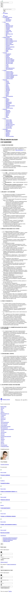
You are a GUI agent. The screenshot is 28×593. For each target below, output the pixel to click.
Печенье (7, 99)
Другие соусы (9, 128)
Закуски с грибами (10, 60)
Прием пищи (3, 406)
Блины (7, 80)
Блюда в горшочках (10, 46)
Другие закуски (9, 69)
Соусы (4, 118)
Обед (2, 409)
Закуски (5, 52)
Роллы (7, 65)
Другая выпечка (9, 96)
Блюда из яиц (9, 43)
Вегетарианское (4, 427)
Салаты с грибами (10, 77)
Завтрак (2, 408)
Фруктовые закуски (10, 68)
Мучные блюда (9, 49)
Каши (7, 50)
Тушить (2, 440)
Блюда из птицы (9, 42)
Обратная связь (6, 541)
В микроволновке (5, 446)
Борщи (7, 23)
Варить (2, 442)
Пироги (7, 86)
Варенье (7, 135)
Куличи (7, 91)
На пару (2, 443)
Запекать (3, 439)
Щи (6, 35)
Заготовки (5, 129)
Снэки (7, 66)
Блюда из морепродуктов (11, 40)
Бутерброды (8, 53)
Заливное (8, 55)
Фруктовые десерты (10, 105)
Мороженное (9, 103)
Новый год (3, 417)
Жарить (2, 437)
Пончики (8, 90)
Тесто (7, 84)
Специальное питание (5, 426)
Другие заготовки (10, 136)
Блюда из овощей (9, 44)
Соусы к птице (9, 122)
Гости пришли (4, 425)
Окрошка (8, 28)
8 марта (2, 416)
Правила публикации (8, 540)
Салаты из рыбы (9, 73)
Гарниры (8, 45)
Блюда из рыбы (9, 39)
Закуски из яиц (9, 58)
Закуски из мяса (9, 63)
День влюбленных (5, 422)
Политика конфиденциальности (10, 537)
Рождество (3, 419)
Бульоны (8, 24)
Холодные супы (9, 33)
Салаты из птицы (9, 72)
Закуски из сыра (9, 62)
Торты (7, 98)
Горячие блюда (6, 37)
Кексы (7, 95)
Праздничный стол (5, 413)
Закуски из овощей (10, 59)
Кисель (7, 113)
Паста (7, 51)
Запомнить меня (5, 558)
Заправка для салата (10, 124)
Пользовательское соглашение (10, 539)
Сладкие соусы (9, 123)
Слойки (7, 92)
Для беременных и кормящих (7, 429)
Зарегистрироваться (11, 564)
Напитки (5, 109)
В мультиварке (4, 445)
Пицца (7, 85)
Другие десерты (9, 108)
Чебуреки (8, 89)
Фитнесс (3, 435)
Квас (7, 116)
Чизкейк (7, 106)
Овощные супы (9, 26)
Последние (8, 20)
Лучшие (7, 18)
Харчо (7, 32)
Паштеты (8, 57)
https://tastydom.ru (19, 150)
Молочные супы (9, 25)
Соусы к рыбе (9, 121)
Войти (5, 13)
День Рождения (4, 423)
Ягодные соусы (9, 125)
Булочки (7, 88)
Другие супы (9, 36)
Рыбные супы (9, 31)
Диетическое (3, 432)
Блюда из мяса (9, 38)
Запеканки (8, 48)
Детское (2, 430)
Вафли (7, 100)
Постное (2, 433)
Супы (4, 22)
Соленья (7, 132)
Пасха (2, 420)
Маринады (8, 130)
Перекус (2, 412)
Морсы (7, 115)
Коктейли (8, 110)
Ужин (2, 410)
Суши (7, 64)
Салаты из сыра (9, 78)
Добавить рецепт (5, 399)
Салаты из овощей (10, 76)
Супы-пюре (8, 30)
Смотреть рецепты (5, 464)
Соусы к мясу (9, 119)
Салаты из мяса (9, 71)
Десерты (5, 97)
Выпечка (5, 79)
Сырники (8, 83)
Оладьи (7, 82)
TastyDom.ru (3, 535)
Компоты (8, 112)
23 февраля (3, 415)
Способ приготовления (6, 436)
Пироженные (9, 102)
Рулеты (7, 56)
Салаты (4, 70)
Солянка (8, 29)
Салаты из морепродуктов (11, 75)
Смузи (7, 117)
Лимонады (8, 111)
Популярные (8, 19)
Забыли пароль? (4, 562)
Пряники (8, 104)
